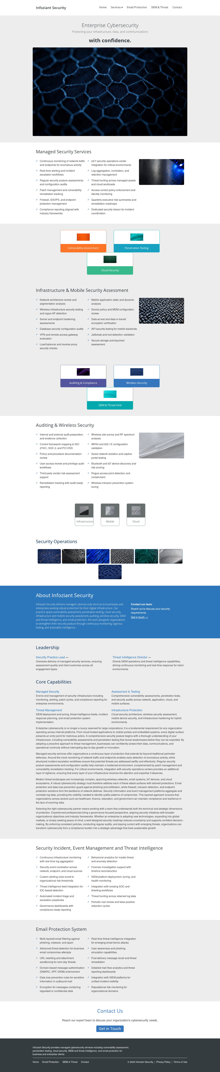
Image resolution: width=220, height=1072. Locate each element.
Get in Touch (110, 1028)
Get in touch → (139, 617)
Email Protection (137, 7)
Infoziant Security (51, 7)
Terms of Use (180, 1061)
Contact (177, 7)
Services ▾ (117, 7)
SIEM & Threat (159, 7)
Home (103, 7)
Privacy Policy (163, 1061)
